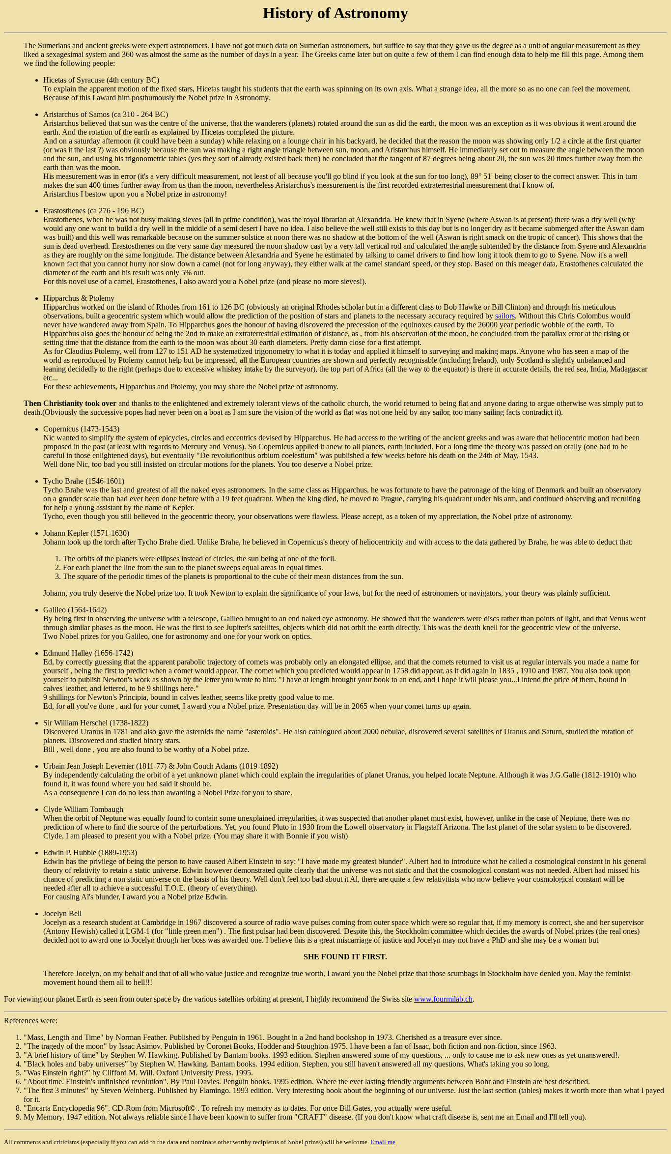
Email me (382, 1142)
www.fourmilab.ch (443, 999)
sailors (505, 316)
